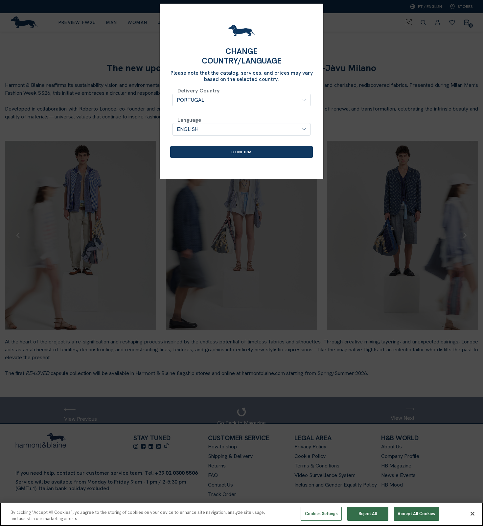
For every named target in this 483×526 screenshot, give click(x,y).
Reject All (368, 513)
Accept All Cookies (416, 513)
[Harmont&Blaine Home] (241, 30)
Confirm (241, 152)
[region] (241, 514)
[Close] (472, 513)
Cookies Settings (321, 513)
